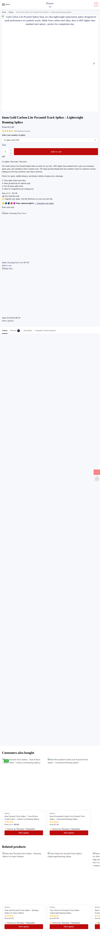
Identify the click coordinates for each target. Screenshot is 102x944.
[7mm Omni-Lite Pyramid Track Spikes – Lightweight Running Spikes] (69, 878)
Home (4, 12)
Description (28, 331)
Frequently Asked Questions (45, 331)
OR (3, 156)
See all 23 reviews (37, 369)
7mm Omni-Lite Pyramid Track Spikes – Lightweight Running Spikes (65, 911)
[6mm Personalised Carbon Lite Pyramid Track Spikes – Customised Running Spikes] (69, 784)
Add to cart (56, 151)
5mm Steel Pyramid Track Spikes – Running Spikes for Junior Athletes (21, 911)
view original (39, 405)
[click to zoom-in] (50, 63)
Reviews (14, 331)
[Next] (4, 210)
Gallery (5, 331)
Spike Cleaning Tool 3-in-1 (13, 262)
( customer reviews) (22, 131)
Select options (8, 321)
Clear (4, 145)
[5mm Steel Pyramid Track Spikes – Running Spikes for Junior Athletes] (24, 878)
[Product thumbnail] (50, 236)
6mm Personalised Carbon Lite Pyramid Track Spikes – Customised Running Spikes (67, 817)
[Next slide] (94, 63)
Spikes (11, 12)
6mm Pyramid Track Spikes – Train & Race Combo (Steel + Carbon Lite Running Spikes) (22, 817)
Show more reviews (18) (50, 511)
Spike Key (6, 318)
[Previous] (3, 210)
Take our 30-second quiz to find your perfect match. (66, 595)
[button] (96, 5)
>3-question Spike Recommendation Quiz (48, 656)
